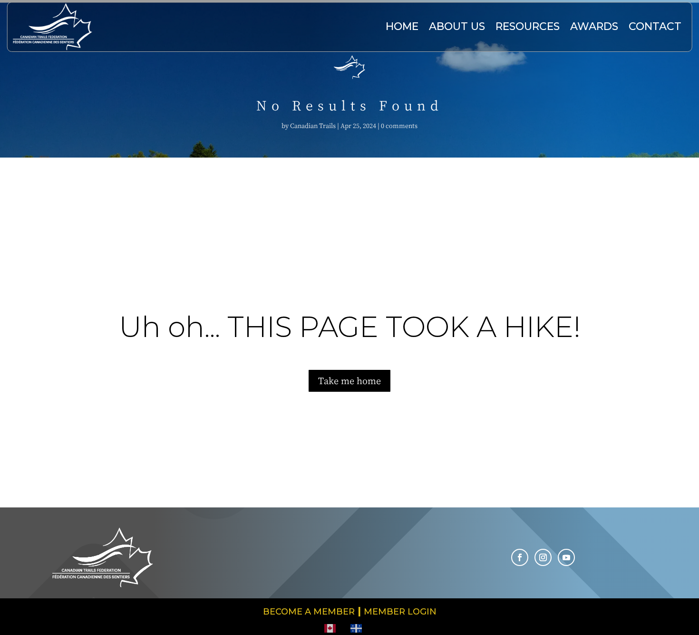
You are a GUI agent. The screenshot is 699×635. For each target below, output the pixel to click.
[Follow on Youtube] (566, 557)
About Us (457, 26)
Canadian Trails (313, 125)
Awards (594, 26)
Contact (655, 26)
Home (402, 26)
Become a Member (309, 611)
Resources (527, 26)
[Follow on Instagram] (543, 557)
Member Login (400, 611)
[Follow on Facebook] (519, 557)
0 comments (399, 125)
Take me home (349, 381)
